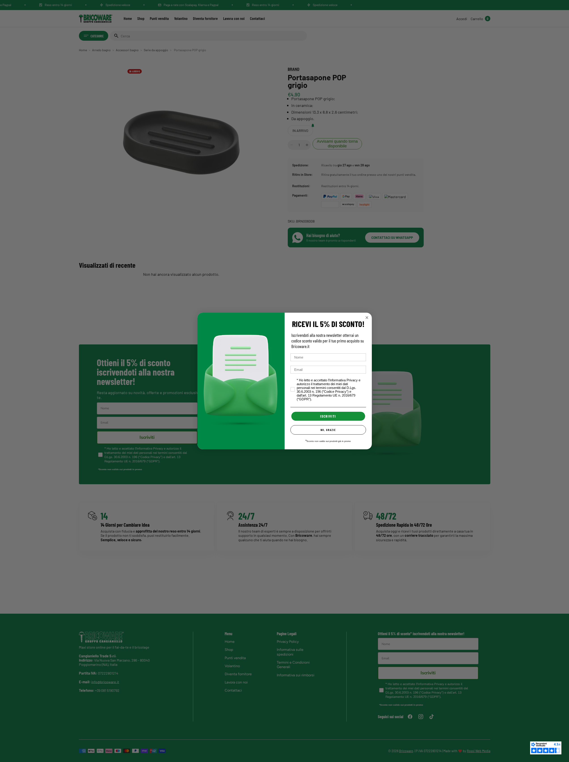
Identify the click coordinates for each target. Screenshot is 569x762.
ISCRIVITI (328, 416)
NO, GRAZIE (328, 430)
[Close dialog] (367, 317)
